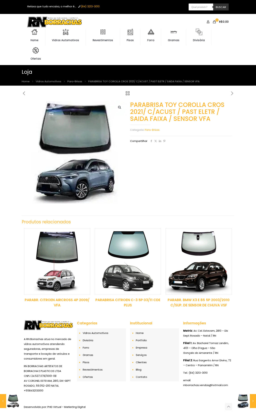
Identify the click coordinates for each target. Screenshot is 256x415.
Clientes (141, 362)
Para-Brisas (74, 81)
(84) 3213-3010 (90, 6)
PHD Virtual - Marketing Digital (66, 407)
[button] (119, 107)
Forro (86, 347)
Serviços (141, 355)
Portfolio (141, 340)
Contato (141, 377)
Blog (138, 369)
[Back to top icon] (228, 406)
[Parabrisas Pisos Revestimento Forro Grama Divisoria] (54, 22)
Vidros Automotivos (48, 81)
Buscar (221, 7)
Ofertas (88, 377)
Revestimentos (93, 369)
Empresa (141, 347)
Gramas (88, 355)
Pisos (86, 362)
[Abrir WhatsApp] (247, 406)
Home (26, 81)
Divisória (88, 340)
